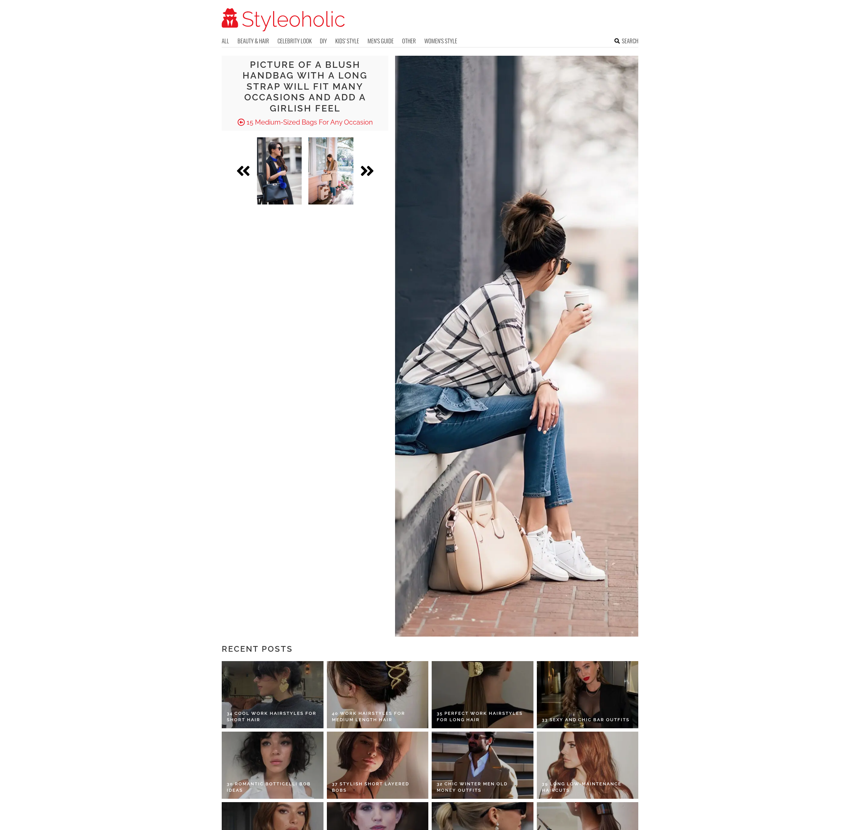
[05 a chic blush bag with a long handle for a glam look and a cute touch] (331, 170)
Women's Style (440, 41)
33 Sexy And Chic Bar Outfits (586, 719)
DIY (323, 41)
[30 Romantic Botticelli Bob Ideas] (273, 765)
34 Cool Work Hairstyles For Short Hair (271, 717)
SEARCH (630, 41)
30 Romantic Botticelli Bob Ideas (269, 787)
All (225, 41)
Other (409, 41)
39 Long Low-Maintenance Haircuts (581, 787)
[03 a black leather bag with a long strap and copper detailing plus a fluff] (279, 170)
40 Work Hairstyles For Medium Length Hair (368, 717)
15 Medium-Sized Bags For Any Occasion (309, 122)
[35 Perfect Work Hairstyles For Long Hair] (482, 694)
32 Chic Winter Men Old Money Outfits (472, 787)
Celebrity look (294, 41)
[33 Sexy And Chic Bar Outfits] (588, 694)
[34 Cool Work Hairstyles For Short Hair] (273, 694)
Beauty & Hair (253, 41)
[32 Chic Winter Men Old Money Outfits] (482, 765)
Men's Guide (381, 41)
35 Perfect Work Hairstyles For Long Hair (480, 717)
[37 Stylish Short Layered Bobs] (378, 765)
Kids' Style (347, 41)
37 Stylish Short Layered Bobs (370, 787)
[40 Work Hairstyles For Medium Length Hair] (378, 694)
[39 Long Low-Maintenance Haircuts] (588, 765)
